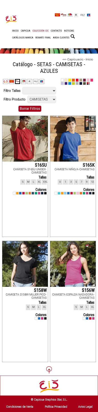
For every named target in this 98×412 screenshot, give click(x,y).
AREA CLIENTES (61, 37)
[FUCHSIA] (39, 193)
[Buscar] (73, 36)
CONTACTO (56, 30)
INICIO (15, 30)
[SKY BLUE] (65, 193)
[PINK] (78, 193)
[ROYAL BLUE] (20, 193)
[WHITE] (14, 193)
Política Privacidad (56, 406)
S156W (88, 290)
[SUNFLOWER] (17, 193)
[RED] (23, 193)
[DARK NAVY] (42, 193)
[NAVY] (33, 193)
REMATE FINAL (43, 37)
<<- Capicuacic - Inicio (77, 59)
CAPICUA (25, 30)
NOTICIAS (69, 30)
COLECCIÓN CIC (40, 30)
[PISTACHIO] (27, 193)
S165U (41, 165)
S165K (89, 165)
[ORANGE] (30, 193)
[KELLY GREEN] (36, 193)
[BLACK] (45, 193)
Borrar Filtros (30, 108)
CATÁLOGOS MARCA (22, 37)
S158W (40, 290)
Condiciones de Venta (19, 406)
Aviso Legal (85, 406)
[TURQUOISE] (59, 193)
